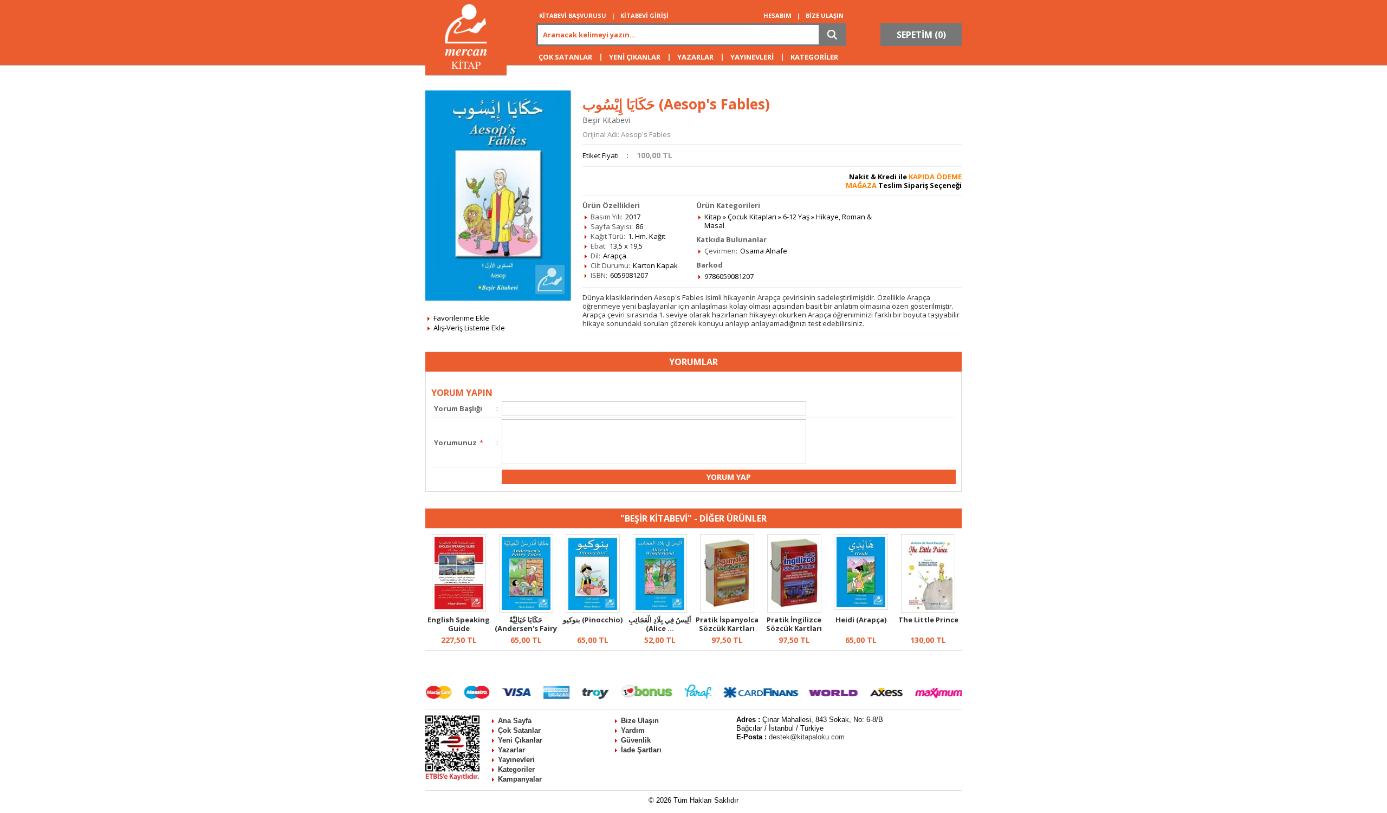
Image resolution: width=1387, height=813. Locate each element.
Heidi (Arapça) (860, 620)
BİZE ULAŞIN (825, 15)
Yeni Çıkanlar (520, 740)
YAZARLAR (695, 57)
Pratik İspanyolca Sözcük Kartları (727, 624)
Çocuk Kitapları (752, 217)
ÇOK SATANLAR (565, 57)
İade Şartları (641, 750)
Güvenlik (636, 740)
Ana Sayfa (515, 721)
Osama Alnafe (763, 251)
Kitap (712, 217)
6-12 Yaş (796, 217)
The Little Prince (928, 620)
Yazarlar (511, 750)
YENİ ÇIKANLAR (634, 57)
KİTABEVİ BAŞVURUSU (572, 15)
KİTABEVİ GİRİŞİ (644, 15)
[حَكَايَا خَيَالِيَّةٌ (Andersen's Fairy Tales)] (526, 610)
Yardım (633, 730)
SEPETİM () (921, 35)
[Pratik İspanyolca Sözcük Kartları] (727, 610)
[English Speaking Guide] (459, 609)
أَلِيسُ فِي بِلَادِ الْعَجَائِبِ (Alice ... (659, 624)
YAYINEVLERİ (752, 57)
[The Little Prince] (928, 610)
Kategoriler (516, 769)
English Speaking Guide (458, 624)
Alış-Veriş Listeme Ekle (469, 328)
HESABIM (777, 15)
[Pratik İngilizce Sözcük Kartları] (794, 610)
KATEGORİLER (814, 57)
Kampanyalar (520, 779)
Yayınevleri (516, 760)
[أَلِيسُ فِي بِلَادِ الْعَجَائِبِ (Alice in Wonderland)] (660, 610)
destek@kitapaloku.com (807, 737)
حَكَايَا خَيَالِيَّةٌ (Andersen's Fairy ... (526, 628)
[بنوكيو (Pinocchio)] (593, 610)
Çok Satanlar (519, 730)
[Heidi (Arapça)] (861, 607)
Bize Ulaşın (640, 721)
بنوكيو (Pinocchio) (593, 620)
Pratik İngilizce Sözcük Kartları (794, 624)
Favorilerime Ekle (461, 318)
